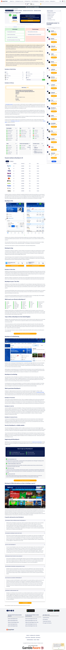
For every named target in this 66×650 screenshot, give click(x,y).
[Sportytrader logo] (33, 629)
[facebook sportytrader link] (9, 610)
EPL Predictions (45, 619)
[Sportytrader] (4, 1)
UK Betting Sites (9, 8)
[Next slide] (44, 219)
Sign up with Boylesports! (26, 333)
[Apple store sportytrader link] (50, 611)
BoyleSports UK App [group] (37, 10)
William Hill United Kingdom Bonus (13, 622)
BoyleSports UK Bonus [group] (18, 10)
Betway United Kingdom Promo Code (31, 625)
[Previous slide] (5, 219)
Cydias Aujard (15, 26)
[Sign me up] (62, 1)
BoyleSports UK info (50, 15)
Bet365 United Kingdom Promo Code (31, 618)
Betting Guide (52, 1)
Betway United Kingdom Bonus (13, 625)
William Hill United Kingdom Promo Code (31, 622)
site (9, 460)
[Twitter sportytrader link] (11, 610)
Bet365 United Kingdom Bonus (13, 618)
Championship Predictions (47, 621)
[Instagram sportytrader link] (13, 610)
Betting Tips (12, 1)
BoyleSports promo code (15, 120)
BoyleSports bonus (9, 104)
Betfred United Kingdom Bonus (13, 620)
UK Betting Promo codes (19, 1)
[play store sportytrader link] (56, 611)
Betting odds (42, 1)
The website (49, 18)
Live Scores (47, 1)
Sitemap (38, 639)
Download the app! (15, 265)
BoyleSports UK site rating (51, 12)
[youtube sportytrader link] (8, 610)
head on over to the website (37, 441)
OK (58, 648)
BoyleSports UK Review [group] (9, 10)
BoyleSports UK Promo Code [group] (28, 10)
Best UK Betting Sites (35, 1)
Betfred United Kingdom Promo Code (31, 620)
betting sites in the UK (40, 392)
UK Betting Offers (27, 1)
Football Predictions (46, 617)
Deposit (7, 161)
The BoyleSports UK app (51, 19)
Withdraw (11, 161)
